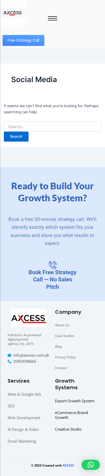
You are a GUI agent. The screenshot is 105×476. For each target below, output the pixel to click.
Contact (61, 368)
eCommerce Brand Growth (71, 415)
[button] (91, 465)
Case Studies (64, 335)
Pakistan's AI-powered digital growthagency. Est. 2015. (24, 339)
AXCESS (68, 465)
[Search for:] (52, 126)
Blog (58, 346)
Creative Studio (68, 429)
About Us (62, 325)
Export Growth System (75, 400)
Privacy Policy (65, 357)
